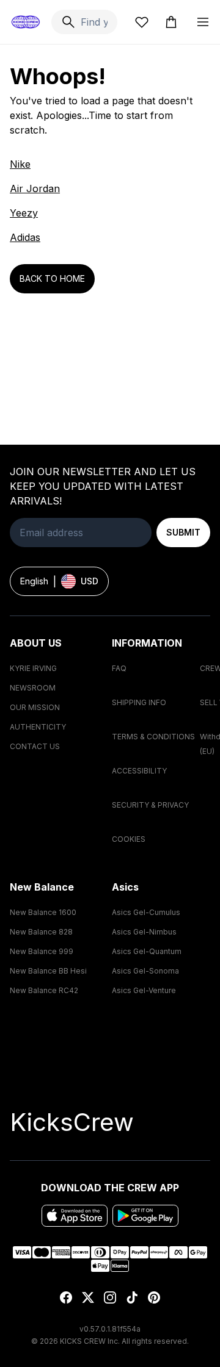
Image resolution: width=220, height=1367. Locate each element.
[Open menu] (203, 22)
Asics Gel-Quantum (147, 951)
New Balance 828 (41, 931)
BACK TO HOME (52, 278)
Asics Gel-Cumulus (146, 912)
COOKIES (128, 839)
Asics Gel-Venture (144, 990)
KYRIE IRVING (33, 668)
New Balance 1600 (43, 912)
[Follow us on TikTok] (132, 1297)
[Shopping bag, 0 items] (171, 22)
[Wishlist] (141, 22)
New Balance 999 (41, 951)
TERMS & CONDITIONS (153, 736)
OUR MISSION (35, 707)
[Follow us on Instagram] (110, 1297)
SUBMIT (183, 532)
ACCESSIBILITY (139, 770)
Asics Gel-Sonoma (145, 970)
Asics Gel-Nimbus (144, 931)
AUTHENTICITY (38, 726)
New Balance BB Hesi (48, 970)
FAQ (119, 668)
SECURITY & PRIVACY (150, 804)
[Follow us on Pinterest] (154, 1297)
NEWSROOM (33, 687)
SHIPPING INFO (139, 702)
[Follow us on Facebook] (66, 1297)
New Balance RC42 (44, 990)
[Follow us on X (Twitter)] (88, 1297)
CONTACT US (35, 746)
